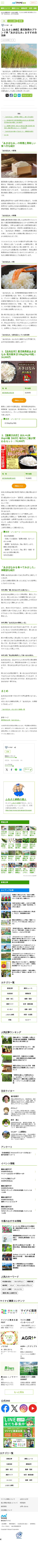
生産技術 (10, 993)
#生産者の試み (6, 1281)
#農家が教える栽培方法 (9, 1293)
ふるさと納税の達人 (15, 799)
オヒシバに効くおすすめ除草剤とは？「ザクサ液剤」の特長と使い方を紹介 (18, 833)
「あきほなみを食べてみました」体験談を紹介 (18, 131)
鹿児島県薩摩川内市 (8, 478)
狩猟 (9, 1020)
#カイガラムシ (19, 1281)
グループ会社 (5, 1526)
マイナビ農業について (8, 1499)
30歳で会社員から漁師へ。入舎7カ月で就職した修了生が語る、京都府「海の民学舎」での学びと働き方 (11, 870)
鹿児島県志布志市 (8, 393)
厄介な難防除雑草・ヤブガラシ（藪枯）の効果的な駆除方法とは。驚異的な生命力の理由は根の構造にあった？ (18, 858)
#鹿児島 (7, 760)
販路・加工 (9, 999)
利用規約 (23, 1503)
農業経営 (24, 8)
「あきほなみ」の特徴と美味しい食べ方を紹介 (18, 117)
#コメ (12, 1285)
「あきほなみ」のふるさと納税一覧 (13, 709)
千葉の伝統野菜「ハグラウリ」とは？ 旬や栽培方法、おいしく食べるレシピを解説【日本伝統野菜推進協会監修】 (4, 846)
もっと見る (19, 1392)
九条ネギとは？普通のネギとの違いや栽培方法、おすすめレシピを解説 (32, 833)
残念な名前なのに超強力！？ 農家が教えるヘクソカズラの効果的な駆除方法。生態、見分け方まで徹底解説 (33, 846)
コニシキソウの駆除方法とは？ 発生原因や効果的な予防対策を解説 (11, 833)
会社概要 (4, 1524)
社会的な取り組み (22, 1524)
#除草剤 (4, 1285)
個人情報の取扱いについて (9, 1503)
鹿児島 (20, 21)
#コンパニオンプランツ (24, 1285)
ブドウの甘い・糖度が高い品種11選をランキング (11, 846)
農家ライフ (9, 1004)
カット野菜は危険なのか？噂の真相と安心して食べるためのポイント (4, 870)
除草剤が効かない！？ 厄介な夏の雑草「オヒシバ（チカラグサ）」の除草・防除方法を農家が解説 (11, 858)
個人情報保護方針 (16, 1526)
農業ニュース (5, 8)
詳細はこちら (19, 400)
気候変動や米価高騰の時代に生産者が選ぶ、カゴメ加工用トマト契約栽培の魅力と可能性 (18, 846)
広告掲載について (6, 1510)
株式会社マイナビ (6, 1520)
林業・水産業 (28, 1014)
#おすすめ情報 (15, 760)
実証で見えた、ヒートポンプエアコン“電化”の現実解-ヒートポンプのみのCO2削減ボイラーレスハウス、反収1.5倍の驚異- (26, 833)
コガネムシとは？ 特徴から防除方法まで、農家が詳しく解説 (26, 846)
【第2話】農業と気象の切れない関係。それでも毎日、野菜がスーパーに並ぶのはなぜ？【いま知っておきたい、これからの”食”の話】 (26, 858)
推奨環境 (4, 1506)
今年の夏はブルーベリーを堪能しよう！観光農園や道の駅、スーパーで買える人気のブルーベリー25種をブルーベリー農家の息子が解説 (4, 833)
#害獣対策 (30, 1281)
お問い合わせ (24, 1506)
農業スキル (15, 8)
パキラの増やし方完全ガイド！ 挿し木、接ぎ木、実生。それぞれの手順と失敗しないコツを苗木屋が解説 (33, 858)
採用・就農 (33, 8)
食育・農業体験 (28, 1004)
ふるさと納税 (14, 12)
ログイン (33, 2)
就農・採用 (28, 1009)
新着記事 (10, 988)
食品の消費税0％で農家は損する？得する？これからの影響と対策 (18, 870)
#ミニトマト (18, 1289)
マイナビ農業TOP (5, 12)
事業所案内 (12, 1524)
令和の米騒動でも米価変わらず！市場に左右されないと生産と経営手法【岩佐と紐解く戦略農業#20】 (32, 870)
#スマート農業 (6, 1289)
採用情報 (32, 1524)
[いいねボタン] (2, 25)
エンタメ (10, 1009)
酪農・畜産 (28, 999)
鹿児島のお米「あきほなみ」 (11, 720)
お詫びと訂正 (24, 1499)
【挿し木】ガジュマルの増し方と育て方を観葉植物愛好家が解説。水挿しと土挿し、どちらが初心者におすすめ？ (25, 870)
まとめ (6, 135)
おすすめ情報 (6, 40)
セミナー (28, 1020)
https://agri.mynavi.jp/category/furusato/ (18, 810)
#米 (22, 760)
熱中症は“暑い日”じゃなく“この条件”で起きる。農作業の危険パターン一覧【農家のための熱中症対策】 (4, 858)
